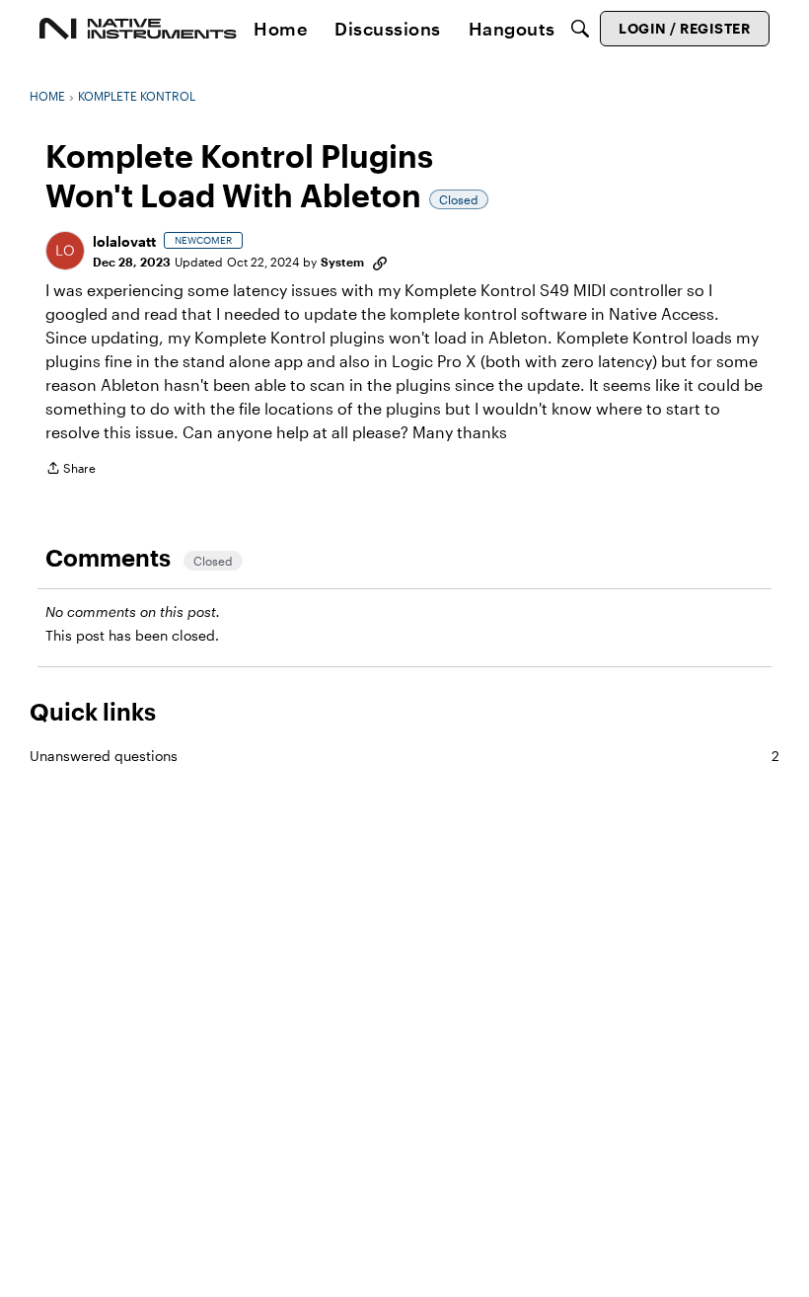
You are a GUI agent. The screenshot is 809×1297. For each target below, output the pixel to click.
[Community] (138, 28)
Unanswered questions (404, 755)
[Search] (580, 28)
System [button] (342, 261)
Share (70, 470)
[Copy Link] (380, 261)
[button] (65, 250)
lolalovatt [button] (124, 241)
